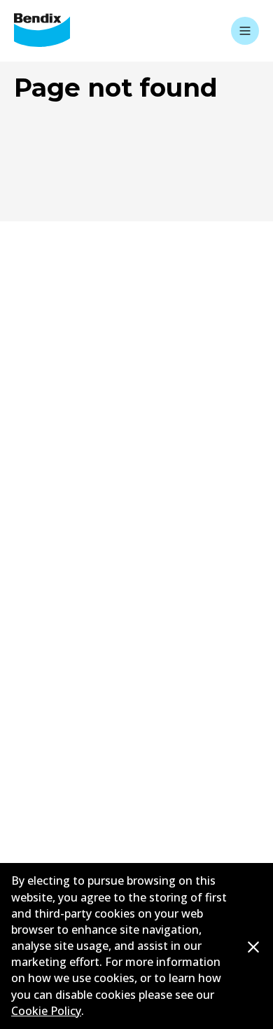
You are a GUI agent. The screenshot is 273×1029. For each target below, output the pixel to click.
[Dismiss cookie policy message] (253, 946)
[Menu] (245, 31)
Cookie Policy (46, 1010)
